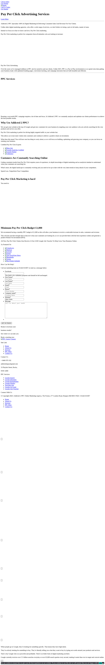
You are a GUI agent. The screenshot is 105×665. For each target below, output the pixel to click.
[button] (52, 84)
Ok (100, 663)
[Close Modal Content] (1, 439)
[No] (103, 663)
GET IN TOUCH (6, 323)
